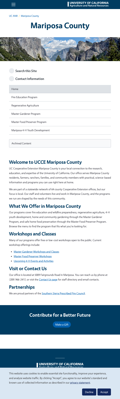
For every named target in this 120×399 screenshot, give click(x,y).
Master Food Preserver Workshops (33, 256)
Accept (104, 392)
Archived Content (21, 143)
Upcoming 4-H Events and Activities (33, 261)
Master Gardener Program (25, 113)
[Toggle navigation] (13, 4)
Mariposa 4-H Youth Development (30, 130)
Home (14, 89)
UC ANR (13, 15)
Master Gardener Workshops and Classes (36, 251)
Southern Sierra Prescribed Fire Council (63, 293)
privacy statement (80, 382)
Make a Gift (61, 324)
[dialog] (60, 383)
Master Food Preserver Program (28, 122)
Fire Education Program (24, 97)
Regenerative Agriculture (25, 105)
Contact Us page (48, 279)
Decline (89, 392)
